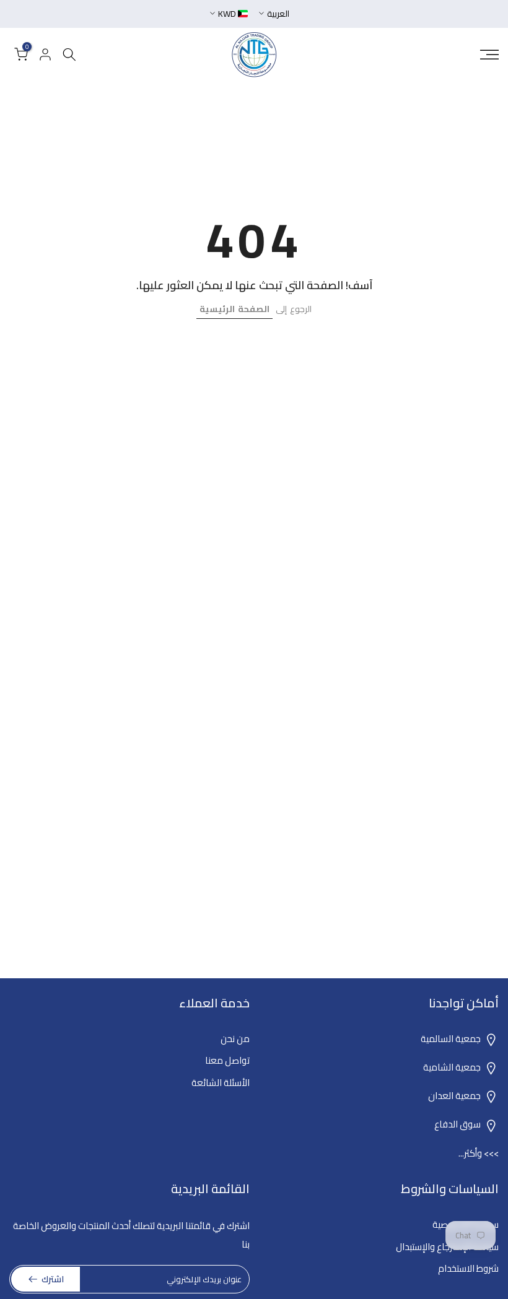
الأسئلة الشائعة (220, 1082)
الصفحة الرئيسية (234, 309)
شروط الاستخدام (468, 1268)
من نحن (235, 1038)
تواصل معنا (227, 1060)
